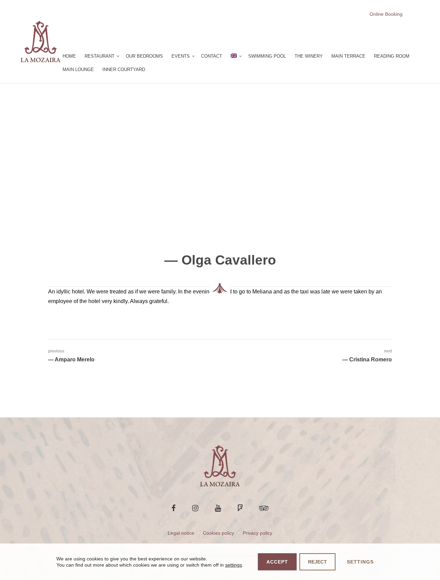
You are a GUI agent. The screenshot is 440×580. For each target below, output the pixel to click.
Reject (317, 562)
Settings (360, 562)
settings (233, 565)
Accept (277, 562)
